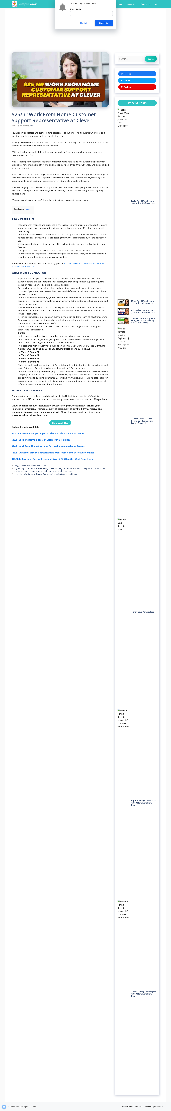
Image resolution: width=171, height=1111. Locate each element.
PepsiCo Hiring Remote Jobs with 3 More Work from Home (143, 803)
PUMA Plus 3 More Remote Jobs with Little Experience (142, 302)
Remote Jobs (24, 466)
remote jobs (60, 468)
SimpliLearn (28, 4)
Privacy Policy (127, 1106)
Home (119, 4)
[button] (155, 4)
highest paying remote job (26, 468)
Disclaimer (139, 1106)
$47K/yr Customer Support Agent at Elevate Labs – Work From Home (48, 433)
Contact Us (145, 4)
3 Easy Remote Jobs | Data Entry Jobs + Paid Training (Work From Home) (143, 320)
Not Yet (83, 23)
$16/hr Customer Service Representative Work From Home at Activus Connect (53, 452)
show (28, 209)
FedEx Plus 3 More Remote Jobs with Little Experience (142, 202)
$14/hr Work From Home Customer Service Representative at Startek (48, 446)
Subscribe (104, 23)
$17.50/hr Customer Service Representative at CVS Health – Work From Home (52, 459)
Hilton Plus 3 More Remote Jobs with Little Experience (143, 311)
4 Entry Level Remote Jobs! (142, 612)
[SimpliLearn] (14, 4)
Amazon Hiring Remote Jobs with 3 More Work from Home (143, 994)
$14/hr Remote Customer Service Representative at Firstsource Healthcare (46, 474)
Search (151, 59)
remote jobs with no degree (78, 468)
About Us (131, 4)
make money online (46, 468)
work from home (98, 468)
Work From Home (38, 466)
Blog (16, 466)
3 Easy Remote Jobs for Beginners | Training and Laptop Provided (142, 421)
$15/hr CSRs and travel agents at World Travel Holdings (41, 439)
